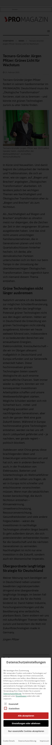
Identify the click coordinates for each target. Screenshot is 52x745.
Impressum (44, 741)
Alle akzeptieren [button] (26, 715)
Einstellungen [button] (21, 696)
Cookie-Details (9, 741)
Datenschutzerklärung (12, 693)
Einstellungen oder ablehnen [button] (26, 723)
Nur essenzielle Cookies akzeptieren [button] (26, 731)
